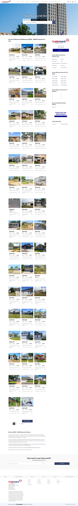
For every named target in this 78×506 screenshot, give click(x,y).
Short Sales (63, 65)
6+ (61, 98)
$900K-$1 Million (55, 84)
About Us (54, 124)
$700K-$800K (54, 82)
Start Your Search (27, 421)
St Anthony (30, 484)
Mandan (48, 481)
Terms (28, 504)
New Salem (59, 481)
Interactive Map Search (17, 440)
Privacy (31, 504)
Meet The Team (44, 1)
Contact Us (60, 50)
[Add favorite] (19, 60)
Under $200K (54, 76)
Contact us (10, 449)
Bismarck (54, 107)
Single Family (54, 59)
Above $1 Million (64, 84)
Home (18, 1)
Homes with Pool (64, 67)
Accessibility (25, 504)
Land (62, 61)
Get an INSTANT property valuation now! (32, 447)
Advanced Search (18, 476)
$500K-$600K (54, 80)
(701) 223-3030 (61, 47)
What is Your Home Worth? (54, 1)
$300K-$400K (54, 78)
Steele (29, 482)
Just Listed (54, 67)
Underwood (40, 482)
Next (22, 423)
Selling (27, 1)
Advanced (35, 19)
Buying (22, 1)
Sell (43, 19)
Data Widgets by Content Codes (70, 504)
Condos (62, 59)
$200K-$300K (63, 76)
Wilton (58, 482)
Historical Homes (64, 63)
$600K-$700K (63, 80)
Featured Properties (35, 1)
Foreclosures (54, 65)
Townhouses (54, 61)
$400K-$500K (63, 78)
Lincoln (39, 481)
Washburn (49, 482)
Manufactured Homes (56, 63)
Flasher (29, 481)
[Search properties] (53, 22)
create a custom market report (37, 444)
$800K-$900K (63, 82)
